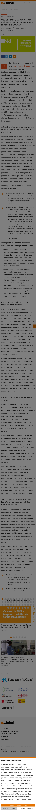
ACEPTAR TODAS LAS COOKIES (18, 805)
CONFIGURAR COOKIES (27, 809)
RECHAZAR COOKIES (9, 809)
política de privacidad (23, 799)
